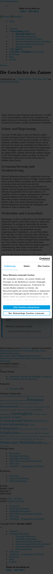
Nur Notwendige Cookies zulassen (26, 313)
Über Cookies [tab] (44, 266)
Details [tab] (27, 266)
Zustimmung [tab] (9, 266)
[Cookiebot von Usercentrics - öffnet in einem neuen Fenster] (38, 259)
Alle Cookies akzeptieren (26, 307)
